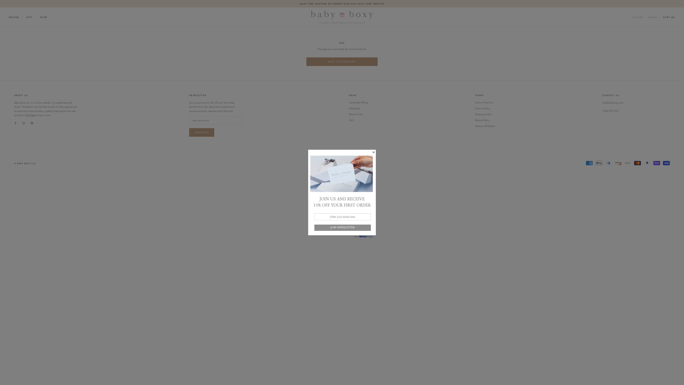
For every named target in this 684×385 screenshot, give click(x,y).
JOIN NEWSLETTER (342, 227)
